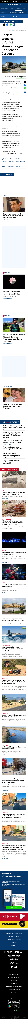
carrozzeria (19, 166)
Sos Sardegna (13, 12)
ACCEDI (24, 1)
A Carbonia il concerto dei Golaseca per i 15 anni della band (13, 448)
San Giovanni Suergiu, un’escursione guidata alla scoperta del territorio (11, 455)
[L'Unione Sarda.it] (14, 4)
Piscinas (22, 161)
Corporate (14, 992)
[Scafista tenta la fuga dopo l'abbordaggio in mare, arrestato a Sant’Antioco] (14, 634)
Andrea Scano (6, 429)
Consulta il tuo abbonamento (14, 933)
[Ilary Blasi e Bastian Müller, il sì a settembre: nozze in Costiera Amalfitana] (14, 395)
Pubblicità (14, 980)
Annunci (14, 942)
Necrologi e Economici (14, 977)
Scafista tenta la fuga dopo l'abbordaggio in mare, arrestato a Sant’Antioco (13, 461)
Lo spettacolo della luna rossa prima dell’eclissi (12, 293)
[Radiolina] (14, 924)
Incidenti (21, 12)
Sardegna (18, 8)
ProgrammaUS (4, 8)
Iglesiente (11, 161)
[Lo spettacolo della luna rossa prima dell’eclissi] (14, 282)
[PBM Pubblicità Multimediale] (14, 967)
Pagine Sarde (14, 945)
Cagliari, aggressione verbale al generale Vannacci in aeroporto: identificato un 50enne (13, 215)
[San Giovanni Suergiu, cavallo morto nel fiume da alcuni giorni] (14, 734)
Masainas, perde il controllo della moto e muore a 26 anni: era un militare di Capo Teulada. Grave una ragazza (14, 847)
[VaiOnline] (14, 964)
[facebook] (5, 1)
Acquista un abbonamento (14, 936)
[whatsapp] (7, 1)
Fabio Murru (6, 451)
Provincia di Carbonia (15, 158)
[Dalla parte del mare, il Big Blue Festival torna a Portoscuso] (14, 540)
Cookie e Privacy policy (14, 974)
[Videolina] (14, 916)
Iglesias (5, 161)
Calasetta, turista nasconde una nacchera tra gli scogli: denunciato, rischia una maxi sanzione (13, 434)
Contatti (14, 983)
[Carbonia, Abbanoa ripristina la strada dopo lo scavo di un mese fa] (14, 479)
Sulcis (17, 161)
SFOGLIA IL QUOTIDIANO (8, 16)
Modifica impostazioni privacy (14, 986)
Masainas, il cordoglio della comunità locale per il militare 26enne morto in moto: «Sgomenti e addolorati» (13, 815)
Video (12, 8)
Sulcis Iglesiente (12, 21)
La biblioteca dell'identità (14, 939)
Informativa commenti (14, 989)
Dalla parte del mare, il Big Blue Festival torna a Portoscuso (12, 441)
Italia (24, 8)
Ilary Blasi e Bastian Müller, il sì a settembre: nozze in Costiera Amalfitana (13, 406)
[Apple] (14, 1002)
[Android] (14, 1006)
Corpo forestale (10, 166)
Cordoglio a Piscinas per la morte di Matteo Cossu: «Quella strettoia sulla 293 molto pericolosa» (14, 681)
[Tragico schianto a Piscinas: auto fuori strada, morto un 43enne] (14, 702)
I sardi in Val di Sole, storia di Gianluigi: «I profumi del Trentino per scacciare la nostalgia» (14, 338)
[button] (4, 24)
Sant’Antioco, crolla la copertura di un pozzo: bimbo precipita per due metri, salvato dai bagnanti (13, 780)
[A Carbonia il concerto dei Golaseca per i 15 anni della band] (14, 572)
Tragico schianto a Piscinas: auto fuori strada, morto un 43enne (14, 716)
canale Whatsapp (21, 78)
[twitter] (2, 1)
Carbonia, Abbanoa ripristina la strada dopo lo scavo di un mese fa (14, 426)
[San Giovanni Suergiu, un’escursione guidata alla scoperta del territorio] (14, 606)
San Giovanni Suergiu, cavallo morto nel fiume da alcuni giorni (14, 748)
